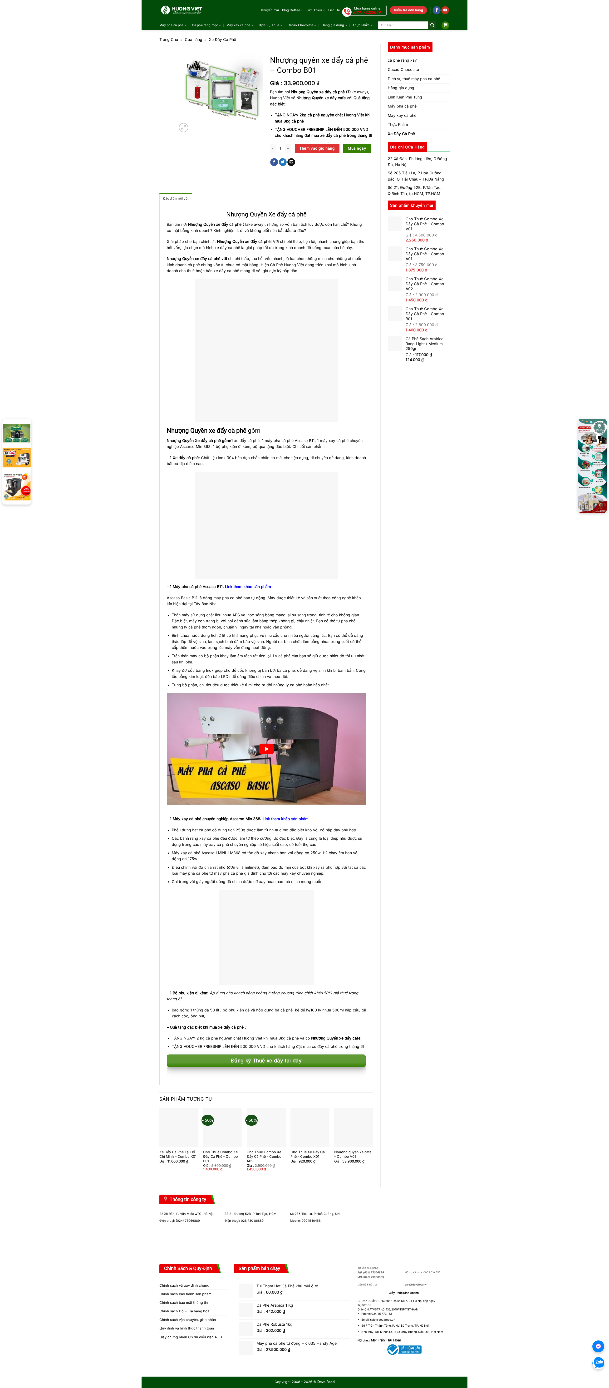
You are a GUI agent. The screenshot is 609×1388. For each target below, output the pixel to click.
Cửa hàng (193, 39)
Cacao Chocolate (300, 25)
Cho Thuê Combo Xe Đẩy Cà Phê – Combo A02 (264, 1156)
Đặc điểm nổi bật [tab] (175, 198)
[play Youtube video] (266, 749)
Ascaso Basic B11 (182, 597)
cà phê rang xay (402, 60)
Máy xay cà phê (402, 115)
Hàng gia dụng (333, 25)
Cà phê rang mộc (205, 25)
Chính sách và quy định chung (184, 1285)
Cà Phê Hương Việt (287, 264)
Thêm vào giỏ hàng (317, 148)
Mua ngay (357, 148)
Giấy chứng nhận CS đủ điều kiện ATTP (191, 1337)
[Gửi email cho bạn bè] (291, 162)
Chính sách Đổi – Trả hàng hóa (184, 1311)
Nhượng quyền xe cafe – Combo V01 (352, 1154)
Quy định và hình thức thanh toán (186, 1328)
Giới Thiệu (314, 10)
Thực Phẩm (361, 25)
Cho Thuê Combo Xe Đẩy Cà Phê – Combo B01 (220, 1156)
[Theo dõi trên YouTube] (445, 10)
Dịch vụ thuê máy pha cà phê (414, 78)
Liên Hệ (334, 10)
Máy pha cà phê (171, 25)
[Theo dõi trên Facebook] (437, 10)
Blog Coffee (291, 10)
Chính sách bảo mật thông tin (183, 1302)
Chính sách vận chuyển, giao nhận (187, 1320)
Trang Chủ (168, 39)
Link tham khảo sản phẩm (248, 586)
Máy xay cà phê (238, 25)
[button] (445, 25)
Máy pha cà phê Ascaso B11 (198, 586)
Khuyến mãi (270, 10)
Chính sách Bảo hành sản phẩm (185, 1294)
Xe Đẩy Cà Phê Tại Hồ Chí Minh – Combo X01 (177, 1154)
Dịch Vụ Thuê (269, 25)
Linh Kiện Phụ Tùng (405, 97)
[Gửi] (432, 25)
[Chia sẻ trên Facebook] (274, 162)
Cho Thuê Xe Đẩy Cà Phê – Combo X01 (307, 1154)
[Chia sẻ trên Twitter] (283, 162)
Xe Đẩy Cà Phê (222, 39)
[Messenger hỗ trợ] (598, 1346)
